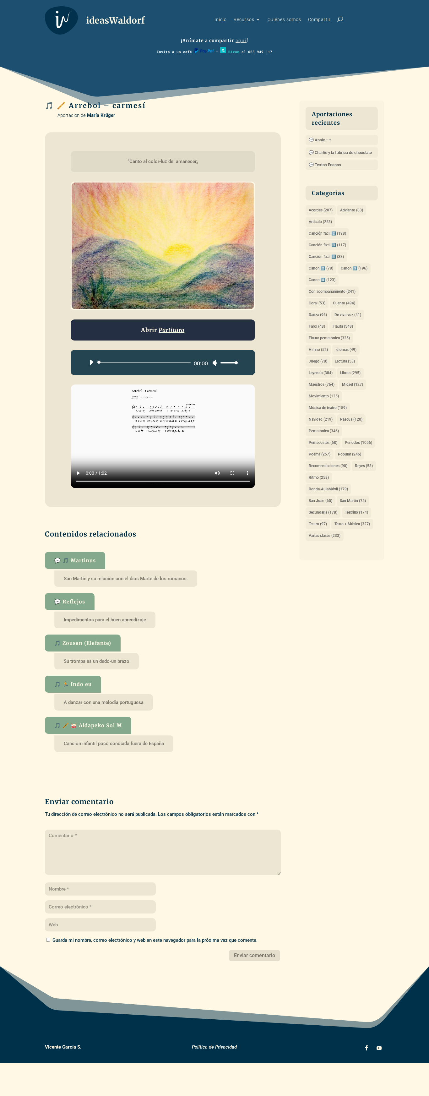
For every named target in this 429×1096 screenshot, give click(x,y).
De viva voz (347, 315)
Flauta (343, 326)
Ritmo (319, 477)
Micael (352, 384)
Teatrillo (356, 512)
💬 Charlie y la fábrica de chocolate (340, 152)
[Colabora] (204, 51)
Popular (349, 454)
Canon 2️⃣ (321, 268)
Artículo (320, 222)
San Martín (353, 501)
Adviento (351, 210)
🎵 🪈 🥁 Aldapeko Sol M (88, 725)
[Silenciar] (215, 363)
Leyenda (321, 373)
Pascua (351, 419)
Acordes (321, 210)
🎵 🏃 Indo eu (73, 684)
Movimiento (324, 396)
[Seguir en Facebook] (366, 1048)
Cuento (344, 303)
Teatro (318, 524)
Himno (318, 349)
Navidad (321, 419)
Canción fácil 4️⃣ (326, 256)
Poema (319, 454)
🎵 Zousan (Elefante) (82, 643)
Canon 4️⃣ (322, 280)
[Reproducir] (91, 362)
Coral (317, 303)
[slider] (227, 363)
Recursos (244, 19)
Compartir (319, 19)
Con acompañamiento (332, 291)
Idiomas (345, 349)
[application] (161, 362)
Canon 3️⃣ (354, 268)
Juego (318, 361)
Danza (318, 315)
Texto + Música (352, 524)
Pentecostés (323, 442)
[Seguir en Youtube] (379, 1048)
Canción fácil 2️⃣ (327, 233)
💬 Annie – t (320, 140)
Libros (350, 373)
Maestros (321, 384)
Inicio (221, 19)
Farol (317, 326)
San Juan (320, 501)
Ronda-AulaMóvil (328, 489)
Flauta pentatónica (329, 338)
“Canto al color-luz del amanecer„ (163, 161)
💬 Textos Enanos (325, 164)
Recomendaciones (328, 466)
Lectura (345, 361)
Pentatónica (324, 431)
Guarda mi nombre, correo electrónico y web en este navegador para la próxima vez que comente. (155, 940)
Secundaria (323, 512)
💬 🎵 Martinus (75, 560)
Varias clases (324, 535)
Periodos (358, 442)
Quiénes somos (284, 19)
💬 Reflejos (69, 601)
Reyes (364, 466)
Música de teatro (328, 408)
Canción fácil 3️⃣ (327, 245)
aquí (241, 40)
